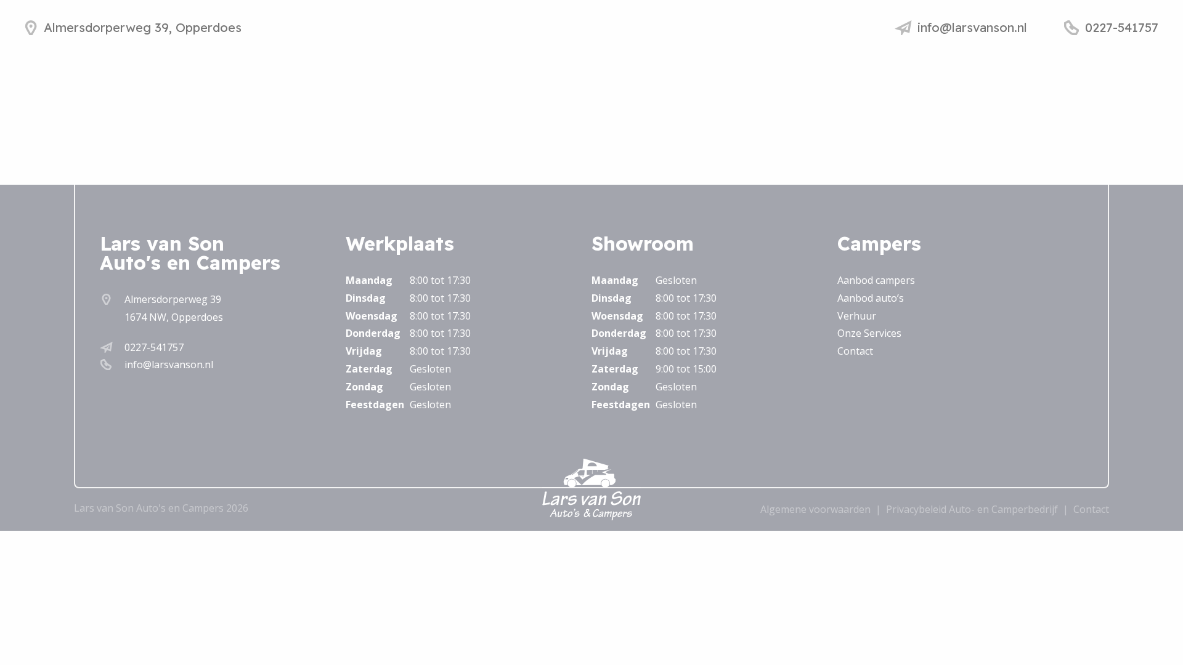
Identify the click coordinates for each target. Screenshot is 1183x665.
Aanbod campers (876, 280)
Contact (855, 351)
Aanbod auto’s (870, 298)
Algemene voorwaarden (815, 509)
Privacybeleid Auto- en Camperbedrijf (972, 509)
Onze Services (869, 333)
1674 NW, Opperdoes (173, 317)
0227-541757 (154, 347)
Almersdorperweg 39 (172, 299)
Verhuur (856, 316)
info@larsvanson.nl (168, 364)
